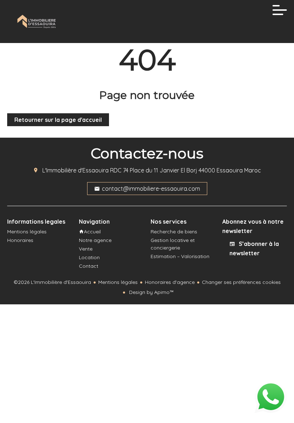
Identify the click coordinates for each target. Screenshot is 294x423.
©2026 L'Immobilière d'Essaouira (52, 282)
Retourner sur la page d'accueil (58, 119)
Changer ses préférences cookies (241, 282)
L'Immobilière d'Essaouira (75, 170)
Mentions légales (118, 282)
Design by (151, 292)
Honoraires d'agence (170, 282)
